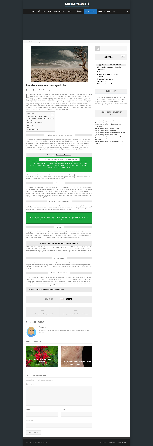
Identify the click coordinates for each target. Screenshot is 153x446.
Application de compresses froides (37, 116)
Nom (28, 409)
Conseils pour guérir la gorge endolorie (42, 314)
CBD (69, 11)
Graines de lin (32, 128)
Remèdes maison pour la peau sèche (107, 123)
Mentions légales (112, 442)
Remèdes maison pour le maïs (104, 121)
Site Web (29, 421)
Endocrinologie (104, 11)
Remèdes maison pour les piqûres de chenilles (110, 132)
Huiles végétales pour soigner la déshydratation (41, 118)
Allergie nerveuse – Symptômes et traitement (75, 314)
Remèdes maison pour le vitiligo (105, 130)
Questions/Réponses (37, 11)
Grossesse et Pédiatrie (56, 11)
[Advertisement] (76, 26)
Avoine (30, 124)
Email (63, 409)
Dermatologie (90, 11)
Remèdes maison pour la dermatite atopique (109, 136)
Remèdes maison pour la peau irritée (107, 128)
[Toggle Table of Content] (52, 114)
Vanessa (30, 90)
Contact (124, 442)
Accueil (28, 42)
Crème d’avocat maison (34, 126)
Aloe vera (30, 120)
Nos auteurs (103, 442)
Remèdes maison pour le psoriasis (106, 134)
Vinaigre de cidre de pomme (35, 122)
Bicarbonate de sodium (34, 129)
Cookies (119, 442)
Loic (72, 364)
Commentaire (31, 384)
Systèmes (77, 11)
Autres (115, 11)
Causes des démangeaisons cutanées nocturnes (76, 362)
